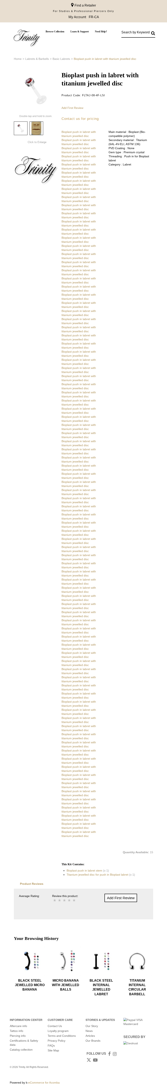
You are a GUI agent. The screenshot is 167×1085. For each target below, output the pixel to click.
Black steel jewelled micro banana (30, 985)
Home (18, 58)
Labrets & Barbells (37, 58)
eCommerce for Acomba (44, 1082)
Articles (90, 1035)
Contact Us (55, 1026)
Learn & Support (79, 31)
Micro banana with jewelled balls (65, 985)
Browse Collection (55, 31)
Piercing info (18, 1035)
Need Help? (101, 31)
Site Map (53, 1050)
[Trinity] (27, 38)
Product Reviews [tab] (31, 883)
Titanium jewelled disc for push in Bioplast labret (97, 874)
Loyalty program (58, 1030)
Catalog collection (21, 1049)
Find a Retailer (85, 5)
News (89, 1030)
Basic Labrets (61, 58)
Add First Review (72, 107)
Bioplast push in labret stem (84, 870)
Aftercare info (18, 1026)
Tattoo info (16, 1030)
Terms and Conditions (62, 1035)
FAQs (51, 1045)
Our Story (92, 1026)
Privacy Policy (56, 1040)
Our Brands (93, 1040)
